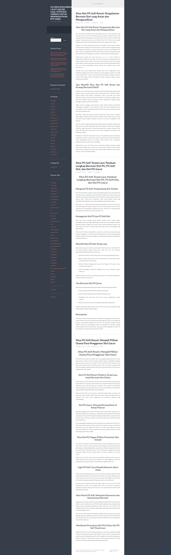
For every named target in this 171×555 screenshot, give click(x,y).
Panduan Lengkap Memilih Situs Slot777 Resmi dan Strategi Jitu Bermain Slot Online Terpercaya (57, 75)
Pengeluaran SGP (54, 238)
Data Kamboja (53, 262)
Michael (87, 22)
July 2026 (52, 103)
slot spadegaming (54, 240)
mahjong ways (53, 254)
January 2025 (53, 154)
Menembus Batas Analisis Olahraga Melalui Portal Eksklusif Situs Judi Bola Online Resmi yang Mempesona (59, 54)
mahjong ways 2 (54, 191)
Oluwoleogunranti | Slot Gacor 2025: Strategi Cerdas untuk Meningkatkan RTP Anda (62, 13)
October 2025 (53, 129)
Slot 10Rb (52, 204)
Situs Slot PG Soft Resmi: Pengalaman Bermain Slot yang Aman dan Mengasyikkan (97, 16)
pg (51, 210)
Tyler (88, 346)
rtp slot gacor (53, 202)
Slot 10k (52, 235)
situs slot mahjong (54, 229)
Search (52, 37)
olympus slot (53, 218)
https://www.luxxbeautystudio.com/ (58, 268)
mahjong (52, 271)
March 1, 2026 (79, 22)
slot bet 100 (53, 260)
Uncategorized (53, 167)
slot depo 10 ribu (54, 232)
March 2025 (53, 149)
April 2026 (52, 112)
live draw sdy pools (54, 207)
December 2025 (54, 123)
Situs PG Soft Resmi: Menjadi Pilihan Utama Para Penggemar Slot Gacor (97, 342)
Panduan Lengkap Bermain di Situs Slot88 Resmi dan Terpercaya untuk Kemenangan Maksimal (58, 70)
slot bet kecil (53, 227)
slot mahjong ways (54, 196)
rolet (51, 224)
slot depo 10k (53, 276)
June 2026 (52, 106)
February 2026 (53, 117)
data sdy (52, 274)
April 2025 (52, 146)
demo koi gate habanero (55, 246)
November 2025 (54, 126)
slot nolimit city (53, 251)
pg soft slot (105, 57)
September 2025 (54, 132)
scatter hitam (53, 185)
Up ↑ (115, 551)
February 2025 (53, 152)
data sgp (52, 279)
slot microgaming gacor (55, 243)
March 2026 (53, 115)
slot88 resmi (53, 297)
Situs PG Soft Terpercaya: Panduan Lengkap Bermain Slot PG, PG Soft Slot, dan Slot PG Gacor (96, 166)
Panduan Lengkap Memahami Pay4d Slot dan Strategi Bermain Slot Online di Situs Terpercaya (58, 64)
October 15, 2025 (80, 346)
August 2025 (53, 134)
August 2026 (53, 100)
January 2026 (53, 120)
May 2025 (52, 143)
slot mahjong (53, 182)
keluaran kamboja (54, 213)
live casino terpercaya (55, 221)
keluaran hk (53, 215)
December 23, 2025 (81, 172)
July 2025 (52, 137)
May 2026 (52, 109)
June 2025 (52, 140)
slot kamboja (53, 289)
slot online (52, 282)
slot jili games (53, 249)
